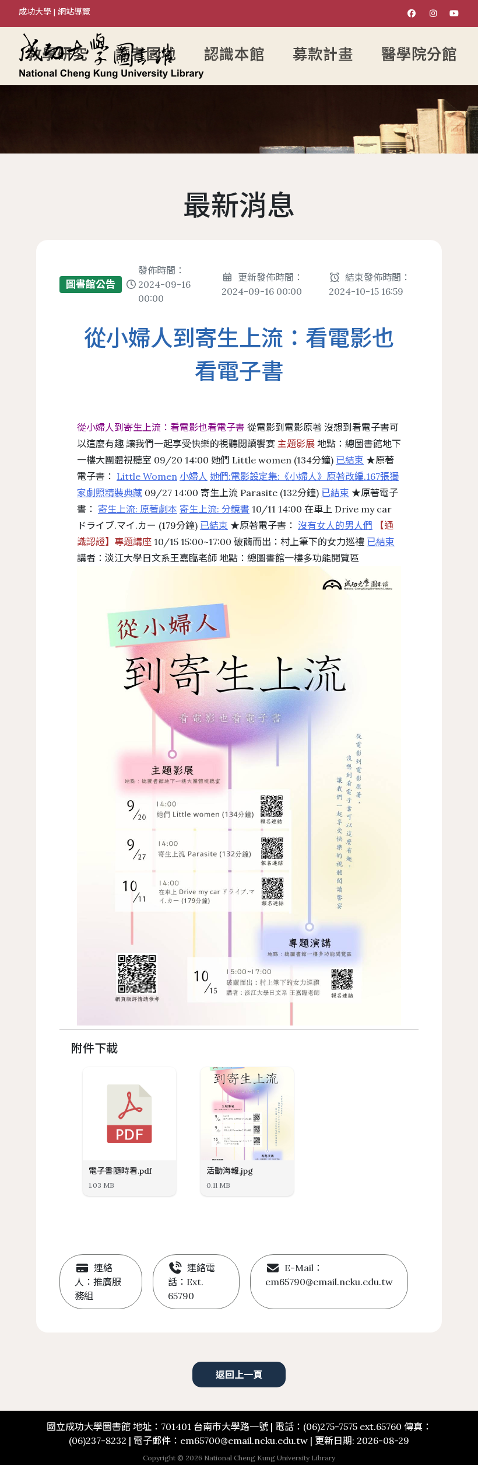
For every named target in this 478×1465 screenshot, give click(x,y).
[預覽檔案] (141, 1080)
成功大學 (35, 11)
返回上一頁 (239, 1374)
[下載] (281, 1080)
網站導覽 (74, 11)
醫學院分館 (419, 54)
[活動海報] (247, 1113)
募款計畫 (323, 54)
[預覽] (258, 1080)
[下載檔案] (163, 1080)
